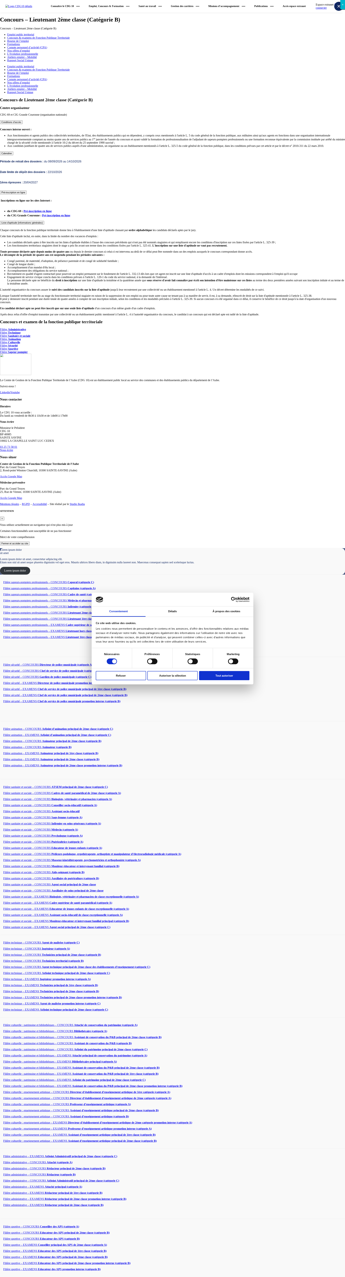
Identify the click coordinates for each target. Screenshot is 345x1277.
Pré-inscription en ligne (13, 192)
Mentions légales (9, 504)
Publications (261, 6)
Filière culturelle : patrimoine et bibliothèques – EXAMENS (75, 1055)
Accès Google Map (11, 476)
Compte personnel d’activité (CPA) (27, 47)
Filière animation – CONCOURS (58, 728)
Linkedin (5, 392)
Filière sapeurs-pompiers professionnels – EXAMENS (57, 624)
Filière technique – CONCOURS (41, 942)
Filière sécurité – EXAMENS (58, 682)
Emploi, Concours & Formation (106, 6)
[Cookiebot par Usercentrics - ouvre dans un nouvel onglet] (233, 599)
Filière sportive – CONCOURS (41, 1226)
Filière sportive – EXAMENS (55, 1244)
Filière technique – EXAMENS (47, 979)
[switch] (152, 661)
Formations (13, 44)
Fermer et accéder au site (14, 543)
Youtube (15, 392)
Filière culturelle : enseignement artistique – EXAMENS (97, 1122)
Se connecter (326, 6)
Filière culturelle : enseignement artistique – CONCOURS (86, 1092)
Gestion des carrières (182, 6)
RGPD (26, 504)
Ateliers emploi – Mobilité (22, 57)
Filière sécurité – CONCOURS (48, 664)
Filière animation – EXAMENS (57, 734)
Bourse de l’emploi (18, 40)
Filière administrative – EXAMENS (60, 1156)
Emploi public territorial (20, 34)
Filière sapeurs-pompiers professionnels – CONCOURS (48, 582)
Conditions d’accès (11, 122)
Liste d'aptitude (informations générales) (22, 222)
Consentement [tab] (118, 611)
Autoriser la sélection (172, 675)
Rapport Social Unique (20, 60)
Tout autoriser (224, 675)
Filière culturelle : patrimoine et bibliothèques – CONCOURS (70, 1025)
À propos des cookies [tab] (226, 611)
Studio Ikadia (77, 504)
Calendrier (6, 153)
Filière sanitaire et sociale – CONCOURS (55, 786)
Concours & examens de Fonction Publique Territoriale (38, 37)
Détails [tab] (172, 611)
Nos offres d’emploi (18, 50)
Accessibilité (40, 504)
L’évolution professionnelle (22, 53)
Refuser (121, 675)
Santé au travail (147, 6)
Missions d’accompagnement (223, 6)
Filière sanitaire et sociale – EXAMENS (71, 896)
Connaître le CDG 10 (62, 6)
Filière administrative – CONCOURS (37, 1162)
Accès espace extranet (294, 6)
